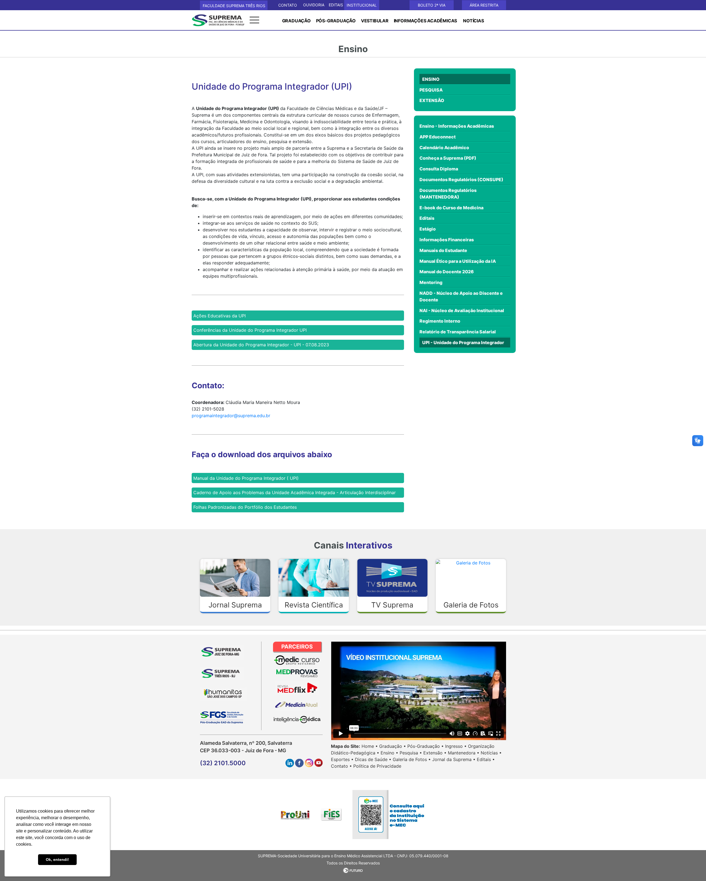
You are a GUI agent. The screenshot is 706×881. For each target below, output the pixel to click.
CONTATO (287, 5)
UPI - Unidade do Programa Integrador (463, 342)
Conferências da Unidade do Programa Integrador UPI (250, 330)
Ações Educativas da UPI (219, 315)
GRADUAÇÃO (296, 20)
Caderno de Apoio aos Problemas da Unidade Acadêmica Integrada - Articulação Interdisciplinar (294, 492)
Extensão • (434, 753)
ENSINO (431, 79)
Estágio (427, 229)
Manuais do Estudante (443, 250)
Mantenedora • (463, 753)
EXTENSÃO (431, 100)
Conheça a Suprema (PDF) (447, 158)
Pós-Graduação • (425, 746)
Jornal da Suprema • (453, 759)
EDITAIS (336, 4)
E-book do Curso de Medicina (451, 207)
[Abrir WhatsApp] (692, 867)
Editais (426, 218)
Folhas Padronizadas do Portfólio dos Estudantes (245, 507)
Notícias (473, 20)
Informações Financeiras (446, 239)
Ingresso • (456, 746)
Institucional (362, 5)
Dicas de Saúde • (373, 759)
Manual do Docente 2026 (446, 271)
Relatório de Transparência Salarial (457, 331)
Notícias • (491, 753)
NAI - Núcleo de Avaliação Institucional (461, 310)
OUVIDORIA (313, 4)
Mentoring (430, 282)
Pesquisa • (411, 753)
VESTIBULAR (375, 20)
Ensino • (389, 753)
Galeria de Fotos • (412, 759)
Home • (370, 746)
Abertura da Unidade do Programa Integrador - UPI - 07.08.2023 (261, 344)
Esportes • (342, 759)
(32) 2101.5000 (223, 763)
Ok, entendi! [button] (57, 859)
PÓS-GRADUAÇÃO (336, 20)
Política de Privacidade (377, 766)
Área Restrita (484, 5)
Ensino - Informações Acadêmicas (456, 126)
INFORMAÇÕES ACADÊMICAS (425, 20)
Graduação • (392, 746)
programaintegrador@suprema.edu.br (231, 415)
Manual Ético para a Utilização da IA (457, 261)
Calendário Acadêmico (444, 147)
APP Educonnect (437, 137)
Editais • (486, 759)
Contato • (341, 766)
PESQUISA (431, 90)
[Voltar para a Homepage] (221, 19)
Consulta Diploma (438, 169)
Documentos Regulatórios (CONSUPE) (461, 179)
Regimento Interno (439, 321)
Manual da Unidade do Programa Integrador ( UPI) (246, 478)
